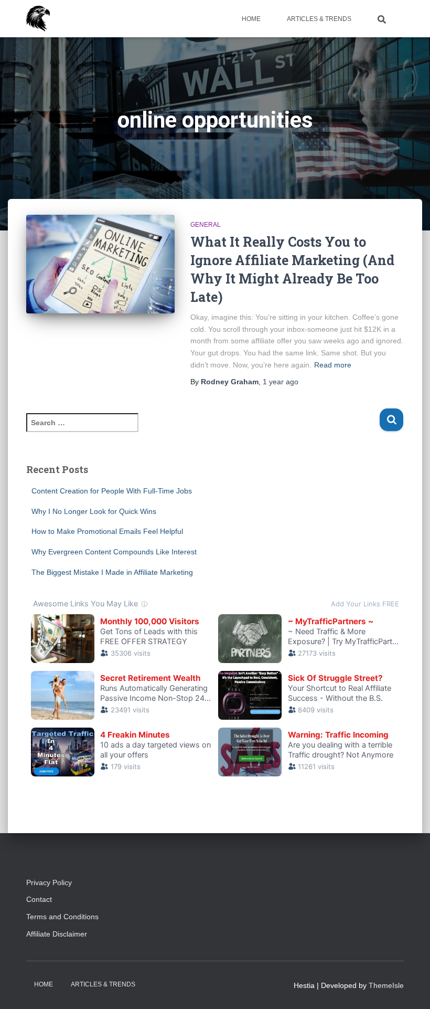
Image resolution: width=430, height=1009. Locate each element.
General (205, 224)
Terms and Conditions (62, 916)
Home (251, 19)
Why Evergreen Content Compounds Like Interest (114, 552)
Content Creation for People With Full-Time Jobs (111, 491)
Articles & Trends (319, 19)
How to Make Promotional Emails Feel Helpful (107, 531)
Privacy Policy (49, 882)
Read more (332, 365)
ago (280, 381)
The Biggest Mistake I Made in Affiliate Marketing (112, 572)
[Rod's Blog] (38, 19)
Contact (39, 899)
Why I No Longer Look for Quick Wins (93, 511)
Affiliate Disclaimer (60, 934)
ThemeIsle (386, 985)
